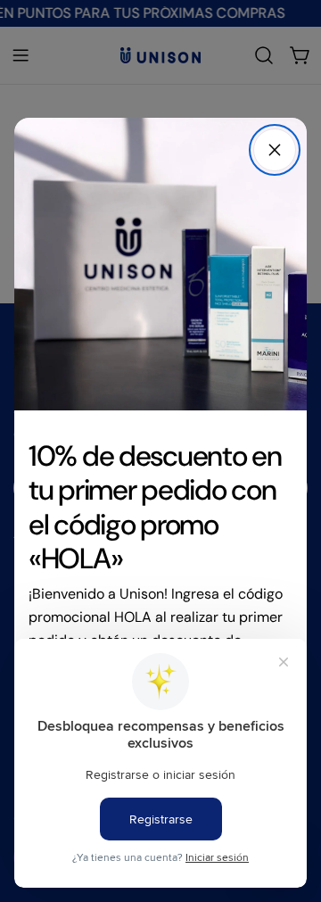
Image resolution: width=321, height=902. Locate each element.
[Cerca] (274, 149)
